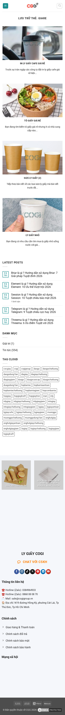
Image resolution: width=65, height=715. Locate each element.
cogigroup (25, 368)
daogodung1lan (11, 374)
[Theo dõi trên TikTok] (27, 571)
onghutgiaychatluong (33, 423)
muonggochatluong (13, 417)
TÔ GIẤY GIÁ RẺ (32, 120)
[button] (5, 6)
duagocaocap (33, 379)
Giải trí (6, 343)
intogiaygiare (29, 407)
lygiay (41, 407)
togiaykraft (9, 434)
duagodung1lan (11, 385)
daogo (37, 368)
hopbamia (25, 385)
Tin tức (6, 350)
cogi (16, 368)
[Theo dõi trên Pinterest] (37, 571)
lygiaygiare (39, 412)
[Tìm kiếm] (59, 6)
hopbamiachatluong (13, 390)
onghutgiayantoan (12, 423)
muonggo (51, 412)
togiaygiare (54, 428)
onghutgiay (51, 417)
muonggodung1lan (33, 417)
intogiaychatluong (12, 407)
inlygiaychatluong (22, 401)
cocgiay (7, 368)
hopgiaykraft (20, 396)
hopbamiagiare (32, 390)
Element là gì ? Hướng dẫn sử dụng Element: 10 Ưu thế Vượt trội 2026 (31, 285)
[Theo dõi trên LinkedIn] (43, 571)
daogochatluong (50, 368)
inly (52, 396)
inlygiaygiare (39, 401)
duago (21, 379)
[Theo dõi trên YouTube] (48, 571)
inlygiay (7, 401)
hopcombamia (49, 390)
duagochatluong (50, 379)
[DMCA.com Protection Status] (49, 709)
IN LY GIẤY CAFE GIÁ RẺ (32, 63)
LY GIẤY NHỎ (33, 235)
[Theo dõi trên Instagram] (22, 571)
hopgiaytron (34, 396)
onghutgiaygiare (11, 428)
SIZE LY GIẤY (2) (32, 178)
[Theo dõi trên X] (32, 571)
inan (45, 396)
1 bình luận (19, 302)
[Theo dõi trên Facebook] (16, 571)
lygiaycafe (8, 412)
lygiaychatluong (23, 412)
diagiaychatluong (39, 374)
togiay (24, 428)
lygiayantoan (53, 407)
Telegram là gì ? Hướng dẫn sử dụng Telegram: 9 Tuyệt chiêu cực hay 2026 (33, 310)
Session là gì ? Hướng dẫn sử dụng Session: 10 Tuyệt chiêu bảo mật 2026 (33, 296)
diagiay (24, 374)
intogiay (51, 401)
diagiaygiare (9, 379)
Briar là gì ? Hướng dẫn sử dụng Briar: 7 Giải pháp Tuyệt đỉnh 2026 (34, 274)
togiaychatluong (38, 428)
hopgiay (7, 396)
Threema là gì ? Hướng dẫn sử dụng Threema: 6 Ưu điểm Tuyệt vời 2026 (32, 321)
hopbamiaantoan (42, 385)
